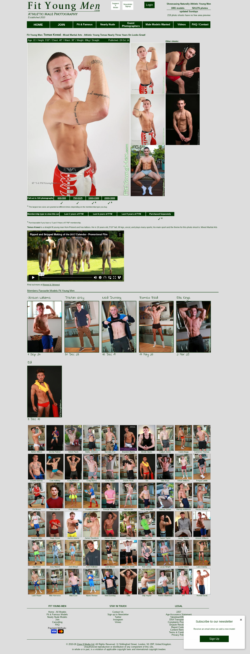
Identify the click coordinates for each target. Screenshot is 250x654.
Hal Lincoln (128, 509)
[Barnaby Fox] (110, 450)
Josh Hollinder (92, 567)
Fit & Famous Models (57, 614)
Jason (128, 538)
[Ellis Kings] (165, 479)
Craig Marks (92, 481)
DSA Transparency (178, 619)
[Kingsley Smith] (128, 565)
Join (57, 619)
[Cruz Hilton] (110, 479)
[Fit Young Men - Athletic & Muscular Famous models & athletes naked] (64, 11)
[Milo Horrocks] (55, 594)
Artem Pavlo (73, 452)
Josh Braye (73, 567)
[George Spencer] (110, 508)
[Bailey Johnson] (91, 450)
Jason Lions (147, 538)
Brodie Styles (146, 452)
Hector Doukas (202, 509)
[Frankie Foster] (91, 508)
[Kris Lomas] (146, 565)
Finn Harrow (55, 509)
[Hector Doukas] (202, 508)
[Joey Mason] (55, 565)
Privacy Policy (179, 635)
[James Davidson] (91, 536)
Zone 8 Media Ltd (85, 644)
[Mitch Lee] (73, 594)
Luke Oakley (202, 567)
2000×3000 (109, 198)
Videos (182, 24)
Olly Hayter (147, 595)
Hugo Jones (55, 538)
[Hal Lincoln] (128, 508)
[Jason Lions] (146, 536)
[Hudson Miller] (36, 536)
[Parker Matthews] (165, 594)
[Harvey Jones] (165, 508)
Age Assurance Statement (179, 614)
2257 (178, 612)
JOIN (61, 24)
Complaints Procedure (179, 622)
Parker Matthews (165, 595)
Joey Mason (55, 567)
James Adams (73, 538)
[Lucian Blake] (183, 565)
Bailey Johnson (91, 452)
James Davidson (92, 538)
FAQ (57, 624)
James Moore (110, 538)
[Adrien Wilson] (36, 450)
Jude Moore (110, 567)
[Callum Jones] (165, 450)
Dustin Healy (128, 481)
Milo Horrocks (55, 595)
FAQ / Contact (200, 24)
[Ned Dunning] (110, 594)
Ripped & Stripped (51, 285)
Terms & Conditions (178, 632)
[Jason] (128, 536)
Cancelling (57, 622)
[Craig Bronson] (73, 479)
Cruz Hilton (110, 481)
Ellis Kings (183, 297)
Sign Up (214, 638)
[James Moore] (110, 536)
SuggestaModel (115, 5)
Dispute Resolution (178, 624)
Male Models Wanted (158, 24)
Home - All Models (57, 612)
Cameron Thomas (201, 452)
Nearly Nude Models (57, 617)
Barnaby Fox (110, 452)
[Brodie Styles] (146, 450)
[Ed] (146, 479)
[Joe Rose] (36, 565)
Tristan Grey (74, 297)
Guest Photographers (131, 24)
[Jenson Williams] (202, 536)
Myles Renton (91, 595)
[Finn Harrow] (55, 508)
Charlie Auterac (36, 481)
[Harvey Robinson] (183, 508)
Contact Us (117, 612)
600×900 (62, 198)
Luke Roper (36, 595)
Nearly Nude (107, 24)
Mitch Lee (73, 595)
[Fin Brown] (36, 508)
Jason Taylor (165, 538)
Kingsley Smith (128, 567)
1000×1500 (93, 198)
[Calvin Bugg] (183, 450)
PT (183, 595)
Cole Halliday (55, 481)
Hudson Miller (36, 538)
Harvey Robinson (183, 509)
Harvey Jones (165, 509)
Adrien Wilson (36, 452)
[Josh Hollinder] (91, 565)
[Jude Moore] (110, 565)
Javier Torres (183, 538)
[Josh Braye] (73, 565)
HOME (38, 24)
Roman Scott (202, 595)
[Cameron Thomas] (202, 450)
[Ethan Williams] (183, 479)
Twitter (118, 617)
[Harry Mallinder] (146, 508)
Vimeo (118, 622)
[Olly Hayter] (146, 594)
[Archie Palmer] (55, 450)
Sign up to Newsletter (118, 614)
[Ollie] (128, 594)
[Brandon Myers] (128, 450)
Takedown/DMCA (178, 617)
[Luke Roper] (36, 594)
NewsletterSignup (127, 5)
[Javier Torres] (183, 536)
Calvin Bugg (183, 452)
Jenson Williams (39, 297)
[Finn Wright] (73, 508)
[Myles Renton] (91, 594)
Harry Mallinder (146, 509)
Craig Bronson (73, 481)
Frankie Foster (92, 509)
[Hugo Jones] (55, 536)
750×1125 (77, 198)
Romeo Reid (148, 297)
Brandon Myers (128, 452)
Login (149, 4)
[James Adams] (73, 536)
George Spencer (110, 509)
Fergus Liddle (201, 481)
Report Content (178, 627)
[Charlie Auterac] (36, 479)
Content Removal (178, 629)
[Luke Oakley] (202, 565)
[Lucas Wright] (165, 565)
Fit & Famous (85, 24)
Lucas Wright (165, 567)
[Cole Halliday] (55, 479)
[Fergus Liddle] (202, 479)
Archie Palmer (55, 452)
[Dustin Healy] (128, 479)
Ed (30, 362)
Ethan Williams (183, 481)
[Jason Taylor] (165, 536)
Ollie (128, 595)
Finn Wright (73, 509)
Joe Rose (37, 567)
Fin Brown (36, 509)
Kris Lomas (147, 567)
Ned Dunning (111, 297)
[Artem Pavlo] (73, 450)
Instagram (118, 619)
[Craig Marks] (91, 479)
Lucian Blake (183, 567)
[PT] (183, 594)
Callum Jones (165, 452)
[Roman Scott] (202, 594)
